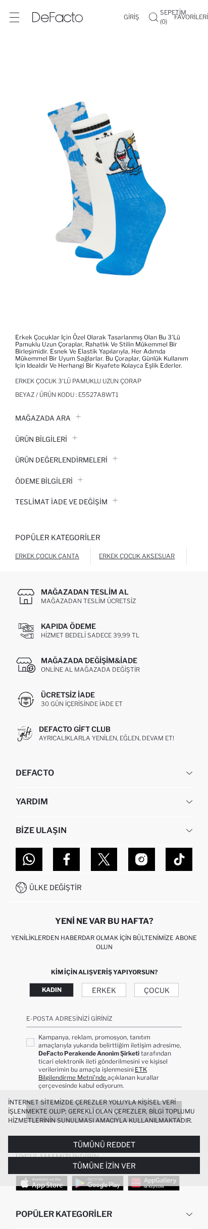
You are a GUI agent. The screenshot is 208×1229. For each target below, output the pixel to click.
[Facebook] (66, 859)
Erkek (104, 990)
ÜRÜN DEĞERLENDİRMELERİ (61, 460)
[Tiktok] (179, 859)
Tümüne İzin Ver (104, 1165)
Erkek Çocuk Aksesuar (137, 556)
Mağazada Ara (43, 418)
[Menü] (14, 17)
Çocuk (157, 990)
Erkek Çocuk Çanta (47, 556)
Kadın (52, 989)
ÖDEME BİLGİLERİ (44, 481)
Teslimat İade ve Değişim (61, 502)
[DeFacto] (57, 17)
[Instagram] (141, 859)
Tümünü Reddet (104, 1144)
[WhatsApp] (29, 859)
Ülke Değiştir (55, 887)
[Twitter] (104, 859)
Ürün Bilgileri (41, 439)
